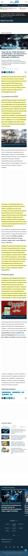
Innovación (14, 528)
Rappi (3, 242)
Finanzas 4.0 (20, 524)
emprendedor (5, 270)
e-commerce (5, 394)
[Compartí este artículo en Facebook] (2, 72)
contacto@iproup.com (6, 541)
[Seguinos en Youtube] (21, 547)
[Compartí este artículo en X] (5, 72)
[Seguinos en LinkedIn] (14, 547)
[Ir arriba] (26, 550)
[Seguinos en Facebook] (10, 547)
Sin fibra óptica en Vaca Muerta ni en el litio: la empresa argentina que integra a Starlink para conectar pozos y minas (18, 437)
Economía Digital (14, 525)
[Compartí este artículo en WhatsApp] (7, 72)
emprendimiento (6, 392)
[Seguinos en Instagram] (6, 547)
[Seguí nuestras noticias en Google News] (26, 72)
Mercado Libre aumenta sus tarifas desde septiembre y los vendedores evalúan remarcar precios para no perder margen (18, 443)
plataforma (17, 280)
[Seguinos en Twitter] (18, 547)
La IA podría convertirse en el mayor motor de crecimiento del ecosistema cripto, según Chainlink (18, 431)
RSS (14, 535)
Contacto (14, 530)
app (25, 322)
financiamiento (20, 335)
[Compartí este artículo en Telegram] (12, 72)
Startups (20, 528)
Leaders (7, 530)
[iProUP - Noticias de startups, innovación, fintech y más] (14, 2)
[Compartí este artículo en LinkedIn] (9, 72)
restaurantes (9, 152)
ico (11, 394)
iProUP (4, 67)
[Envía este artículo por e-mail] (14, 72)
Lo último (7, 524)
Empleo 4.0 (7, 528)
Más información (8, 16)
